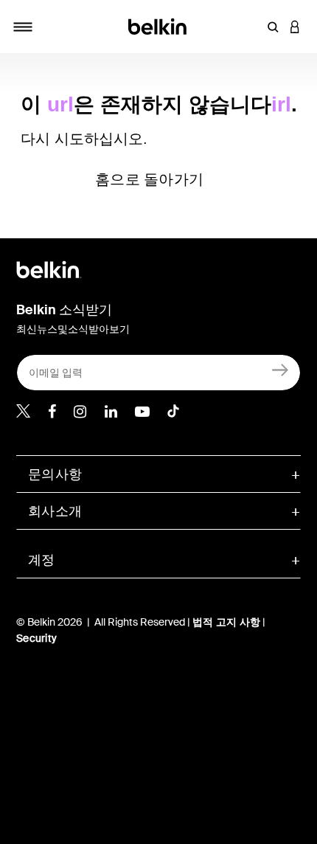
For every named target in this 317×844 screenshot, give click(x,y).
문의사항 (55, 474)
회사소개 (55, 511)
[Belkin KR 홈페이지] (158, 25)
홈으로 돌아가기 (149, 179)
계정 (41, 560)
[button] (273, 26)
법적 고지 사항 (227, 622)
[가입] (280, 369)
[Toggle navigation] (23, 26)
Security (36, 638)
